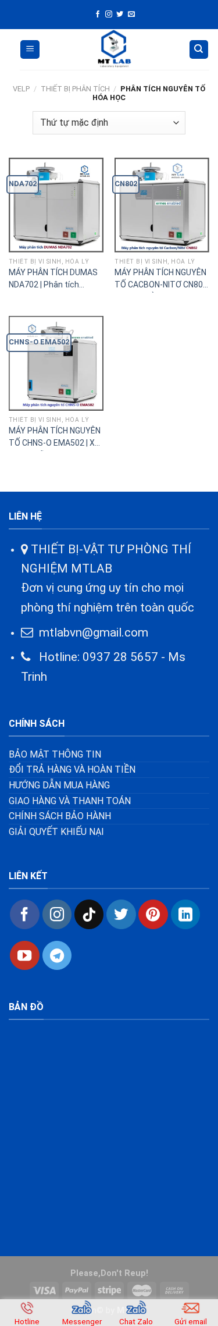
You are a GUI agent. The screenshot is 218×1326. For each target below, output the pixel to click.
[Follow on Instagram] (108, 14)
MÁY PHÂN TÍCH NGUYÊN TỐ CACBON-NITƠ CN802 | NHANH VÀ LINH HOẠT (161, 280)
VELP (21, 88)
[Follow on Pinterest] (152, 914)
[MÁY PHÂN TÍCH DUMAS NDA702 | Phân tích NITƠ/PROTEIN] (56, 205)
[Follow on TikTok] (88, 914)
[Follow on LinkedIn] (185, 914)
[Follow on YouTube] (24, 955)
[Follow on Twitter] (119, 14)
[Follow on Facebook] (97, 14)
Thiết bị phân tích (75, 88)
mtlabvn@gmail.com (93, 632)
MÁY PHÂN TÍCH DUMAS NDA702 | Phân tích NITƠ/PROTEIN (53, 280)
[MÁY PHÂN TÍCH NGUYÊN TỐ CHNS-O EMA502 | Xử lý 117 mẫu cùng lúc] (56, 363)
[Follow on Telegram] (57, 955)
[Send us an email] (131, 14)
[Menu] (30, 49)
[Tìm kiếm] (199, 49)
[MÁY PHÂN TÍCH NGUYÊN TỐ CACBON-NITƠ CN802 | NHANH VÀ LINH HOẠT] (162, 205)
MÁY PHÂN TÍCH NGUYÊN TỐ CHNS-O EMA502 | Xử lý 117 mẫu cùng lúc (55, 438)
